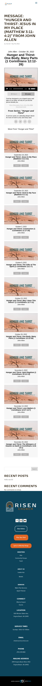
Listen (29, 94)
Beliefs (21, 577)
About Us (21, 569)
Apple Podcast (21, 591)
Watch (15, 94)
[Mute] (29, 89)
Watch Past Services (21, 588)
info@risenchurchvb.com (21, 641)
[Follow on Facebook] (17, 520)
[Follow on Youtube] (24, 520)
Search (34, 469)
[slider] (18, 88)
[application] (21, 89)
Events (21, 605)
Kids (21, 555)
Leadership (21, 572)
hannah (8, 44)
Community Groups (21, 558)
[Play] (7, 89)
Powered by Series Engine (21, 462)
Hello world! (8, 480)
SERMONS (21, 585)
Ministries (21, 552)
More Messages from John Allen (19, 105)
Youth (21, 561)
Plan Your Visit (21, 537)
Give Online (21, 529)
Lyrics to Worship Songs (21, 546)
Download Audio (21, 107)
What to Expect (21, 602)
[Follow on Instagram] (21, 520)
